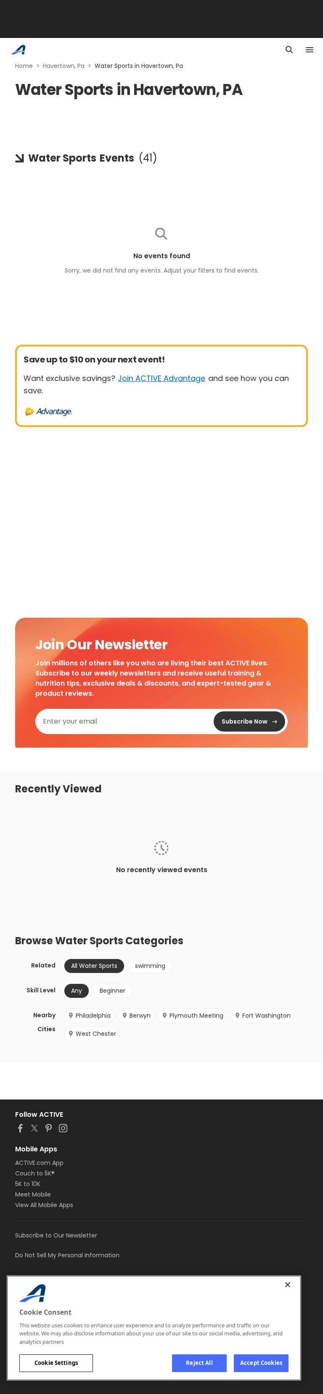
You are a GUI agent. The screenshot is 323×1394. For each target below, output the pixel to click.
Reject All (199, 1363)
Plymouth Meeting (196, 1015)
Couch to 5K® (35, 1173)
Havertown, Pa (64, 66)
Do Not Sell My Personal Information (67, 1255)
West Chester (96, 1033)
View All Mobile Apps (44, 1205)
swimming (150, 966)
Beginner (112, 990)
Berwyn (140, 1015)
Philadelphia (93, 1015)
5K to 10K (27, 1184)
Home (24, 66)
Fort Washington (266, 1015)
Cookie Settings (56, 1363)
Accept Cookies (261, 1363)
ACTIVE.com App (39, 1163)
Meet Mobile (33, 1194)
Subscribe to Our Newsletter (56, 1235)
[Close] (287, 1284)
